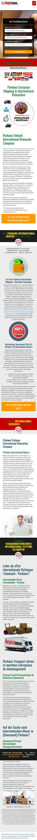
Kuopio (12, 838)
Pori (17, 834)
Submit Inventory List (14, 757)
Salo (16, 838)
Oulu (14, 834)
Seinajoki (23, 836)
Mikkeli (33, 836)
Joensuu (21, 834)
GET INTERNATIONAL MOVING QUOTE (18, 406)
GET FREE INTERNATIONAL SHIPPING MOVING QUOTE (18, 218)
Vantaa (26, 834)
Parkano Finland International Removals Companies (18, 148)
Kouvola (3, 836)
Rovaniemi (20, 838)
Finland (8, 838)
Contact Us (25, 757)
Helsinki (28, 836)
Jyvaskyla (9, 836)
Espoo (15, 836)
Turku (18, 836)
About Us (32, 753)
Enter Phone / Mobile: (11, 41)
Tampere (32, 834)
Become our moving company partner (13, 755)
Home (25, 753)
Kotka (26, 838)
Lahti (11, 834)
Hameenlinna (5, 834)
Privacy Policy (30, 755)
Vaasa (3, 838)
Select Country (13, 27)
